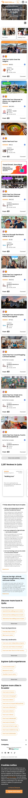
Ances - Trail (10, 69)
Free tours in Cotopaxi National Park (13, 703)
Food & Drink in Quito (9, 666)
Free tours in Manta (8, 711)
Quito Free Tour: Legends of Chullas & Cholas (12, 275)
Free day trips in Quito (9, 631)
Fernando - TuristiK (11, 111)
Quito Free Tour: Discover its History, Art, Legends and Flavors (12, 101)
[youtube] (8, 753)
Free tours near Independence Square (13, 643)
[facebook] (5, 753)
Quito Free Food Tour (9, 141)
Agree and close (14, 791)
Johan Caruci (10, 149)
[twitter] (11, 753)
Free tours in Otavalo (9, 722)
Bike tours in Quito (8, 635)
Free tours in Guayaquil (9, 696)
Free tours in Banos (8, 699)
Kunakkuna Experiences (13, 204)
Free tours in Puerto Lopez (10, 726)
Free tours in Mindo (8, 714)
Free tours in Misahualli (9, 718)
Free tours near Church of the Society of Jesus (15, 650)
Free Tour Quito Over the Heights (11, 60)
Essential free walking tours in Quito (13, 611)
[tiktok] (15, 753)
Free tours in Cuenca (8, 692)
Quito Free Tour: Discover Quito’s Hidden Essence (11, 195)
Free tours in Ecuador (11, 6)
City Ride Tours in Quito (9, 674)
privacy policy (11, 777)
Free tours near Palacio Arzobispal (12, 647)
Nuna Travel (10, 244)
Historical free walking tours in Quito (13, 615)
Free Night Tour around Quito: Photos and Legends (13, 315)
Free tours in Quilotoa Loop (10, 730)
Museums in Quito (8, 670)
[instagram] (2, 753)
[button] (8, 33)
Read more (5, 569)
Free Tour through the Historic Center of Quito (13, 235)
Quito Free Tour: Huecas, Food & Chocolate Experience (13, 436)
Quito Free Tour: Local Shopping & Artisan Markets (13, 355)
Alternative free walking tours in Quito (13, 618)
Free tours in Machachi (9, 707)
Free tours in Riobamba (9, 733)
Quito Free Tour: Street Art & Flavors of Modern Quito (12, 396)
